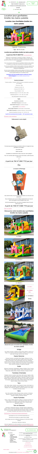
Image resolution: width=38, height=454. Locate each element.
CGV (19, 449)
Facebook (6, 413)
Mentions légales (6, 449)
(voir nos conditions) (21, 106)
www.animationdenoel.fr (14, 425)
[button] (19, 12)
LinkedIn (18, 413)
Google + (9, 413)
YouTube (22, 413)
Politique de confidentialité (31, 449)
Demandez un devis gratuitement (10, 116)
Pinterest (15, 413)
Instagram (25, 413)
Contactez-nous (7, 429)
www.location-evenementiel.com (27, 425)
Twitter (12, 413)
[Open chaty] (35, 451)
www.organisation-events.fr (28, 445)
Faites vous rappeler (8, 77)
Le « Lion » (29, 286)
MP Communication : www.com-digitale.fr (22, 452)
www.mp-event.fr (28, 442)
